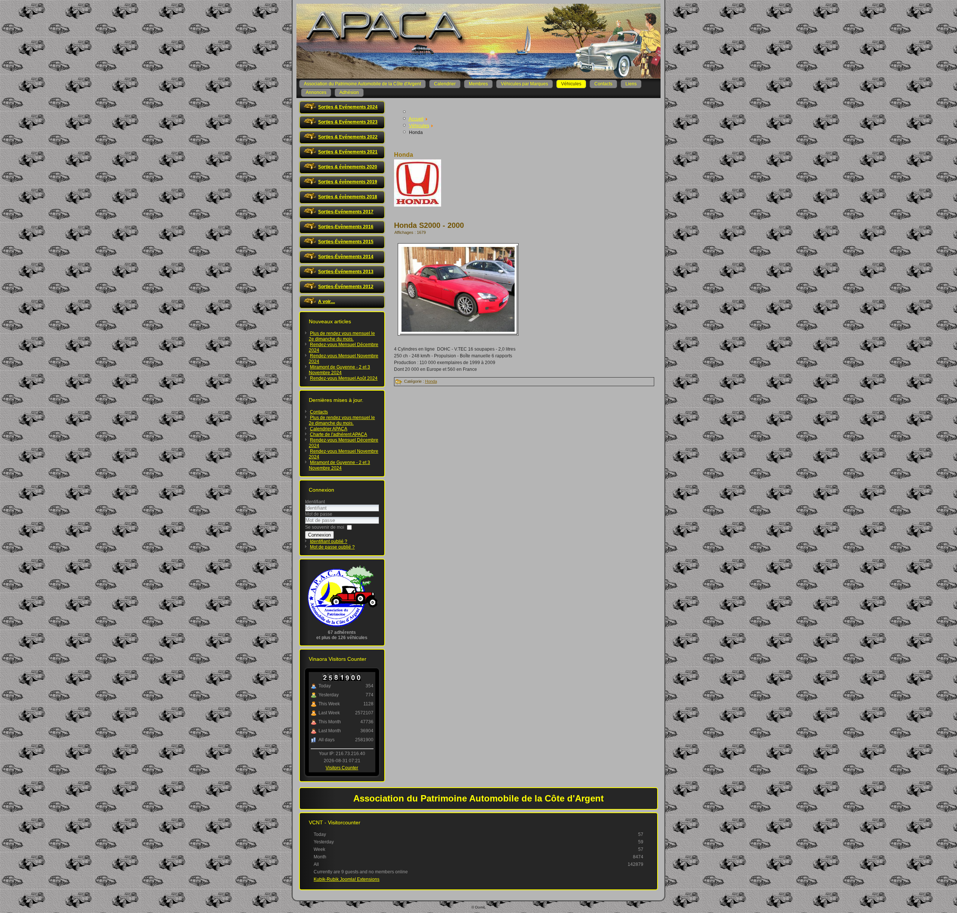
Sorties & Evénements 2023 (348, 122)
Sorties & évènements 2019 (347, 181)
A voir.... (326, 301)
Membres (478, 83)
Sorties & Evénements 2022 (348, 137)
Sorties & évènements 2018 (347, 196)
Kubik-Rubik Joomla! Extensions (346, 879)
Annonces (316, 92)
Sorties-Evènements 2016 (345, 226)
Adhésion (349, 92)
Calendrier (445, 83)
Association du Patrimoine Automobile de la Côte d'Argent (362, 83)
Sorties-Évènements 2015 (345, 241)
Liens (631, 83)
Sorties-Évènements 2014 (345, 256)
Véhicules (571, 83)
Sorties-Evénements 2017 (345, 211)
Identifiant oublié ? (328, 541)
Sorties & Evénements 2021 (348, 152)
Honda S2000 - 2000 (429, 225)
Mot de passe (318, 514)
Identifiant (315, 501)
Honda (431, 381)
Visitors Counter (342, 767)
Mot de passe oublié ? (332, 547)
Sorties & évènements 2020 (347, 167)
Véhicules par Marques (524, 83)
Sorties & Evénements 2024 (348, 107)
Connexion (319, 535)
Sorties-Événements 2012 (345, 286)
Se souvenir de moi (324, 527)
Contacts (603, 83)
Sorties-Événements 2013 (345, 271)
